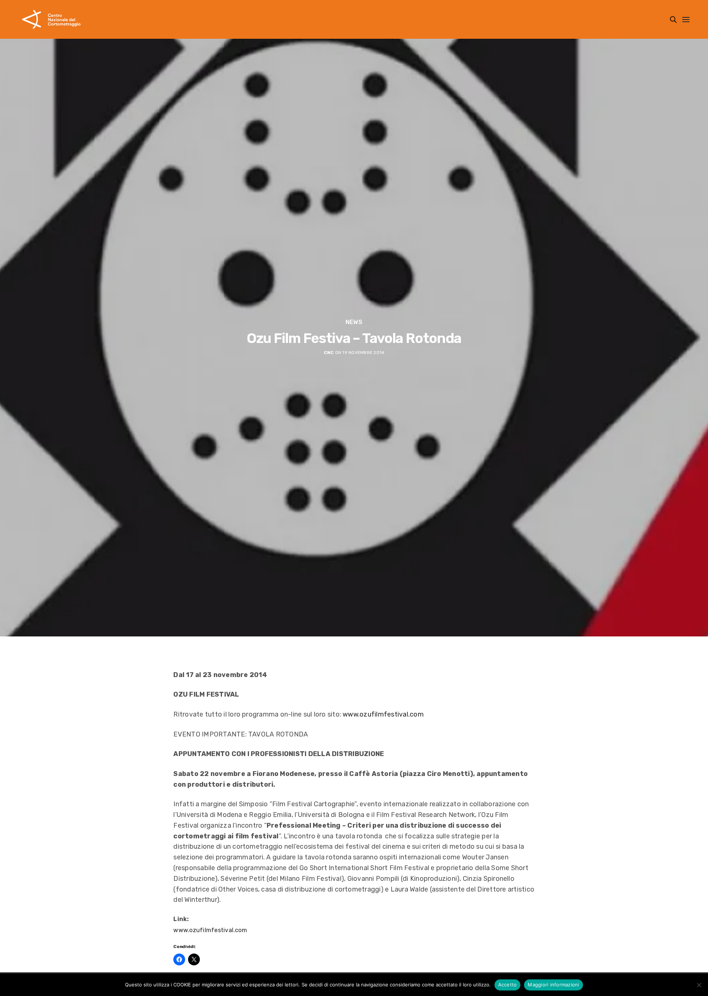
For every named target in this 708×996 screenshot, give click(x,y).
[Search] (673, 19)
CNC (329, 352)
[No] (698, 985)
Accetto (507, 985)
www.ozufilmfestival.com (383, 714)
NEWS (354, 322)
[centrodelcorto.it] (51, 19)
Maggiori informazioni (553, 985)
